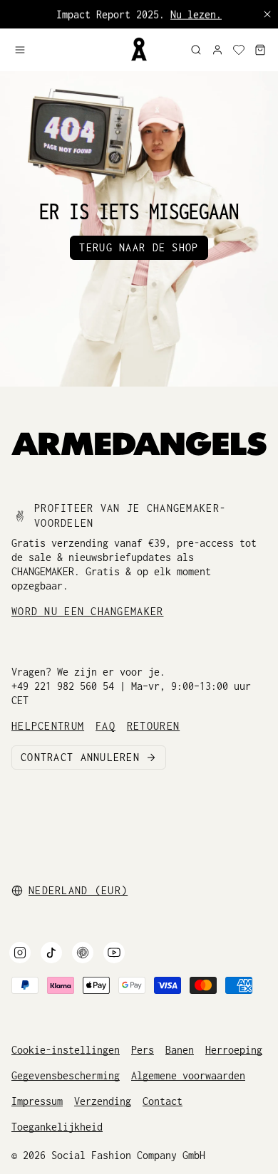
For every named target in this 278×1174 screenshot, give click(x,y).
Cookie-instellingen (65, 1050)
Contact (162, 1101)
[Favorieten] (238, 49)
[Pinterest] (82, 952)
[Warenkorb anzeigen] (260, 49)
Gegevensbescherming (65, 1075)
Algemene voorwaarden (188, 1075)
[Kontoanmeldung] (217, 49)
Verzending (102, 1101)
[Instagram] (20, 952)
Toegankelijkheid (57, 1127)
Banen (179, 1050)
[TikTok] (51, 952)
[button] (66, 49)
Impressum (37, 1101)
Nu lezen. (196, 14)
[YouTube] (114, 952)
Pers (142, 1050)
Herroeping (233, 1050)
